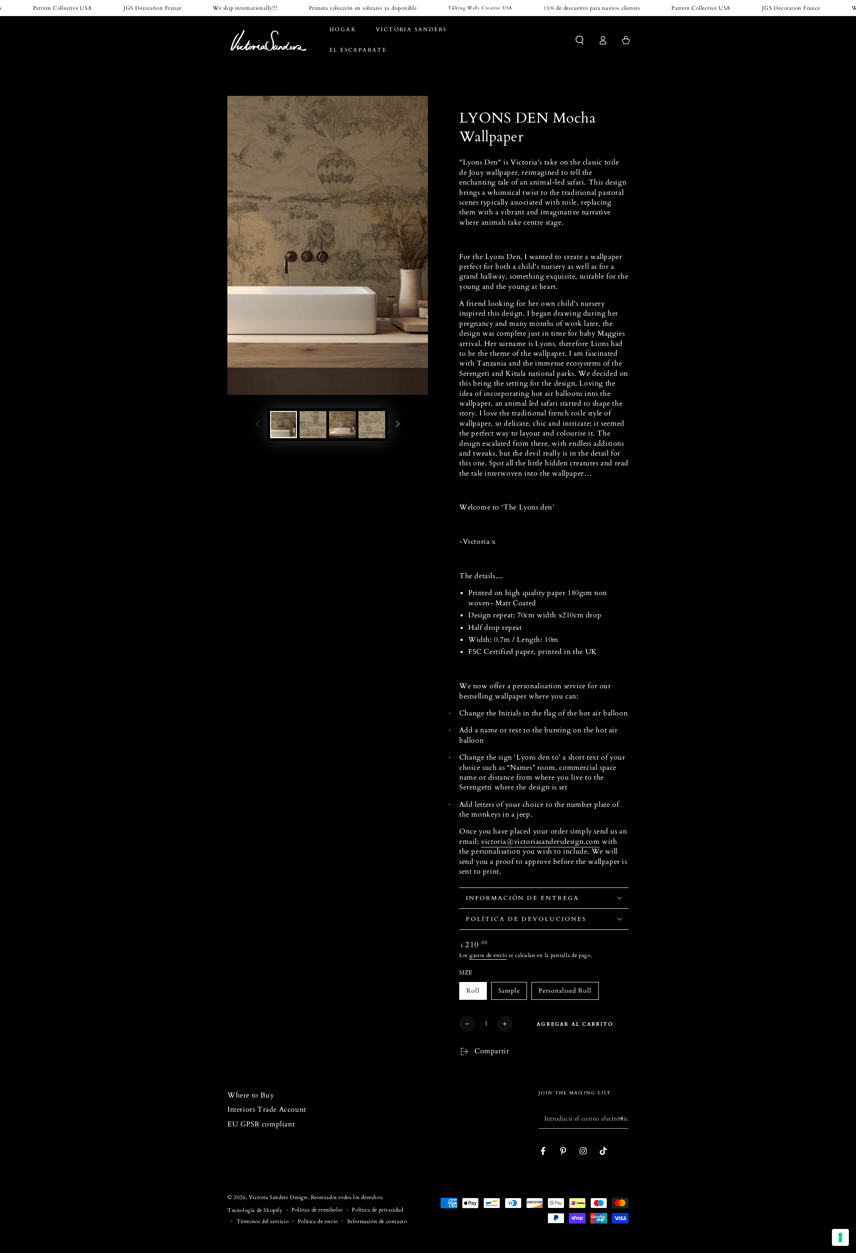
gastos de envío (488, 955)
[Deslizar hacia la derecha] (397, 424)
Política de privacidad (377, 1209)
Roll (473, 990)
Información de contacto (377, 1221)
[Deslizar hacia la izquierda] (258, 424)
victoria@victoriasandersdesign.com (540, 841)
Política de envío (318, 1221)
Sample (509, 990)
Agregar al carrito (575, 1024)
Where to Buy (250, 1095)
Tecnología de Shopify (255, 1210)
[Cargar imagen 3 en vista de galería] (342, 424)
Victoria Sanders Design (278, 1197)
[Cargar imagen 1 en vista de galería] (283, 424)
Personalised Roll (565, 990)
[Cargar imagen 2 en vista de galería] (313, 424)
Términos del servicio (263, 1221)
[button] (579, 40)
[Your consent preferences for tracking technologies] (840, 1237)
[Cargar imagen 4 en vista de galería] (371, 424)
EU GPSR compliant (261, 1124)
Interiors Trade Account (266, 1109)
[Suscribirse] (623, 1118)
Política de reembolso (317, 1209)
